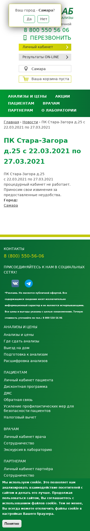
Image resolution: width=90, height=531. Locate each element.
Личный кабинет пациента (28, 380)
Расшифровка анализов (26, 361)
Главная (11, 122)
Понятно (11, 524)
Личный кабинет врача (25, 437)
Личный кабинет (37, 47)
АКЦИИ (62, 96)
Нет (43, 19)
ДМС (8, 393)
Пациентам (21, 103)
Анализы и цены (27, 96)
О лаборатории (59, 110)
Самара (39, 69)
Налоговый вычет (20, 417)
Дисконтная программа (26, 387)
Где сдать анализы (21, 341)
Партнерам (20, 110)
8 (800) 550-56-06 (24, 256)
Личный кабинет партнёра (28, 469)
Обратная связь (18, 400)
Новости (30, 122)
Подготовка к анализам (26, 354)
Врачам (51, 103)
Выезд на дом (17, 348)
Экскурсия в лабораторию (28, 450)
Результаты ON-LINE (40, 57)
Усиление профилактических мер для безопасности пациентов (39, 408)
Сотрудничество (19, 443)
